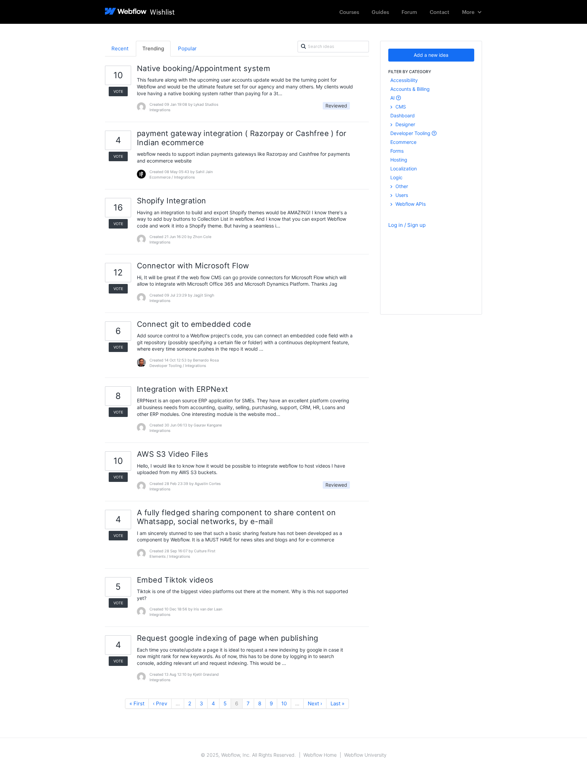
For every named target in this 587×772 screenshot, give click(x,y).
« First (136, 703)
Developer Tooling (411, 133)
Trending (153, 48)
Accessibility (404, 80)
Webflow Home (320, 755)
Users (401, 195)
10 (284, 703)
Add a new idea (431, 55)
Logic (396, 177)
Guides (380, 11)
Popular (187, 48)
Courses (349, 11)
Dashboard (402, 115)
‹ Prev (160, 703)
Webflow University (365, 755)
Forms (397, 151)
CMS (400, 107)
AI (393, 98)
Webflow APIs (410, 204)
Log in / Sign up (407, 225)
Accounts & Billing (410, 89)
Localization (403, 168)
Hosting (398, 160)
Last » (337, 703)
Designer (404, 124)
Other (401, 186)
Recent (119, 48)
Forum (409, 11)
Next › (315, 703)
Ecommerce (403, 142)
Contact (439, 11)
